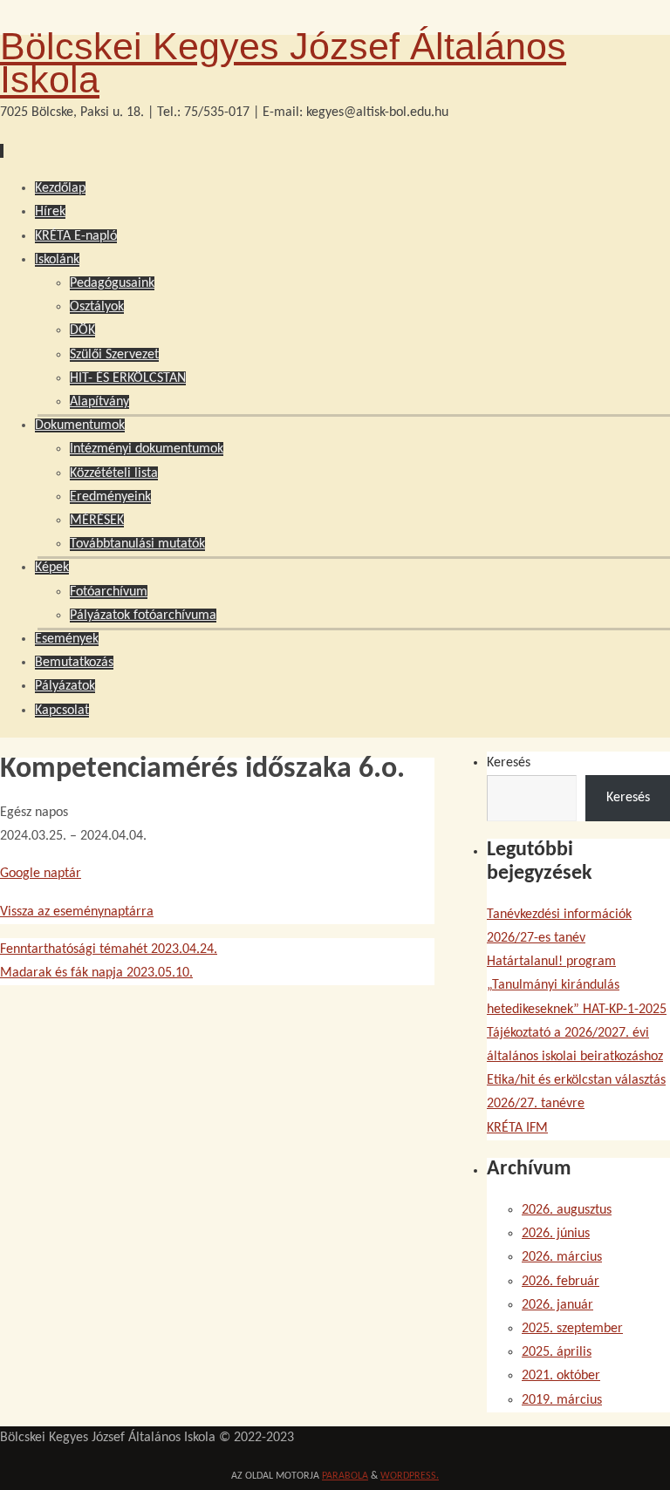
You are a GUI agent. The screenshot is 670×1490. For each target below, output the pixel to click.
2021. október (561, 1376)
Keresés (508, 763)
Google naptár (40, 874)
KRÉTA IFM (517, 1128)
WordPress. (409, 1476)
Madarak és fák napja (96, 973)
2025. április (556, 1352)
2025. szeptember (572, 1329)
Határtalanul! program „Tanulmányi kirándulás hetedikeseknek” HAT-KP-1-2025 (577, 985)
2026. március (562, 1257)
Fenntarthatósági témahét (108, 949)
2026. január (557, 1305)
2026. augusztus (567, 1210)
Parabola (345, 1476)
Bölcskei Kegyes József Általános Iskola (283, 62)
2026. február (560, 1282)
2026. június (556, 1234)
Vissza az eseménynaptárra (77, 912)
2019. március (562, 1400)
